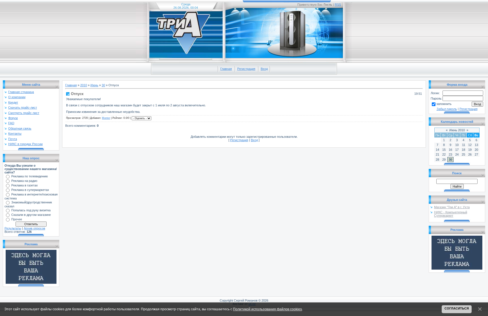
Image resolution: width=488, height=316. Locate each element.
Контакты (14, 133)
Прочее (16, 219)
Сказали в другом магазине (31, 214)
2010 (83, 85)
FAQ (11, 123)
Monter (106, 118)
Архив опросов (34, 228)
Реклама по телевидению (29, 176)
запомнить (444, 104)
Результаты (13, 228)
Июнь (94, 85)
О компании (16, 97)
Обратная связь (19, 128)
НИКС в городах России (25, 144)
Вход (264, 68)
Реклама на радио (24, 180)
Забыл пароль (447, 109)
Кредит (13, 102)
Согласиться (457, 308)
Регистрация (246, 68)
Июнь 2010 (457, 130)
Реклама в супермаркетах (30, 190)
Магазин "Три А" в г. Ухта (452, 207)
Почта (12, 139)
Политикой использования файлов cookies (267, 309)
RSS (338, 4)
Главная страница (21, 92)
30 (103, 85)
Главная (226, 68)
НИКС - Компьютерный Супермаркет (450, 213)
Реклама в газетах (24, 185)
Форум (13, 118)
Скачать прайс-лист (22, 107)
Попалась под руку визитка (31, 210)
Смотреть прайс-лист (23, 113)
